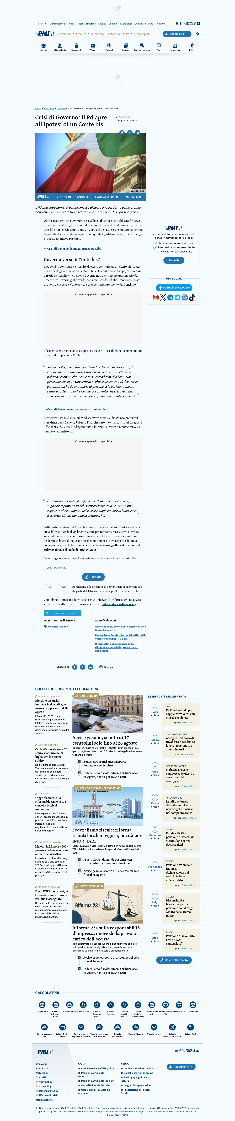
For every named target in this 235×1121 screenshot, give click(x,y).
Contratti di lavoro (144, 23)
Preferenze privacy (47, 1090)
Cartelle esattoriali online (138, 1073)
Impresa (96, 34)
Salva (81, 197)
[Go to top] (201, 1109)
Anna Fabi (124, 117)
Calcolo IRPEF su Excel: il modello (94, 1091)
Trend (39, 23)
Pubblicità (42, 1068)
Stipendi (113, 23)
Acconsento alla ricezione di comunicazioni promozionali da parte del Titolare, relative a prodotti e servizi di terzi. (107, 588)
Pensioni (160, 23)
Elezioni (43, 793)
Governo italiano (58, 626)
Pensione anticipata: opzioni (97, 1080)
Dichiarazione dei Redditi (62, 23)
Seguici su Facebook (176, 287)
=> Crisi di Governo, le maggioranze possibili (73, 248)
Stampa (62, 197)
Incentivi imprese (87, 23)
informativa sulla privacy (119, 604)
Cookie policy (43, 1086)
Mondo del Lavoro (49, 842)
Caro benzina (89, 696)
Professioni (113, 34)
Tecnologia (141, 34)
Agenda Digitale (48, 745)
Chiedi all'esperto (176, 960)
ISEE (168, 706)
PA (127, 34)
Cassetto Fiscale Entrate (95, 1085)
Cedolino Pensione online (138, 1068)
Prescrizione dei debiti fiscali (135, 1091)
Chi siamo (41, 1064)
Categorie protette (177, 734)
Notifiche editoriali (47, 1095)
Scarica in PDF (105, 197)
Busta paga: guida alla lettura (135, 1079)
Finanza (81, 34)
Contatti (41, 1077)
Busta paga (126, 23)
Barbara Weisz (189, 722)
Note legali (42, 1073)
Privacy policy (44, 1081)
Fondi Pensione (174, 798)
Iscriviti (174, 260)
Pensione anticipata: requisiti (91, 1075)
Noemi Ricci (190, 754)
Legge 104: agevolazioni (137, 1085)
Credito (102, 23)
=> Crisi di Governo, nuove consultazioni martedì (76, 409)
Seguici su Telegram (63, 613)
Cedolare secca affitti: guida (97, 1068)
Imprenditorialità (91, 886)
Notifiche (131, 197)
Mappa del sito (44, 1099)
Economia (65, 34)
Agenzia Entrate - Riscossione (100, 788)
